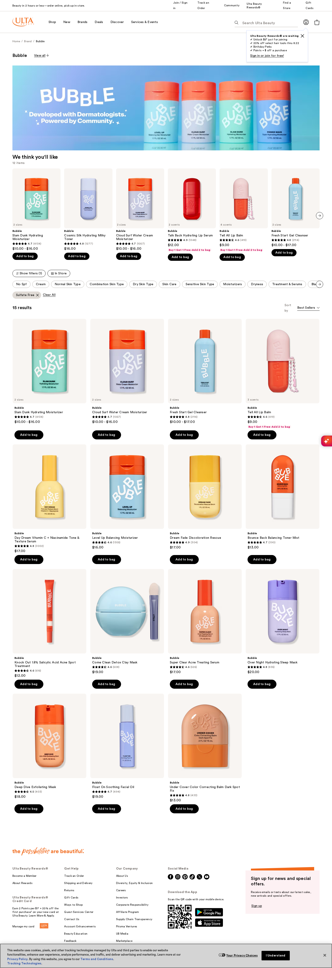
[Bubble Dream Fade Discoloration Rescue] (205, 497)
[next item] (319, 215)
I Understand (275, 955)
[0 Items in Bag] (317, 22)
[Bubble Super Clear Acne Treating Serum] (205, 621)
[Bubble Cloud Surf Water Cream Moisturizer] (140, 209)
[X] (302, 36)
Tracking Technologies (24, 963)
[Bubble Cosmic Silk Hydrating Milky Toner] (88, 209)
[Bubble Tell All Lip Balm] (244, 210)
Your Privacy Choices (242, 955)
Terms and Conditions (96, 959)
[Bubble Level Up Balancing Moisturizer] (127, 497)
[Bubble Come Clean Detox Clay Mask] (127, 621)
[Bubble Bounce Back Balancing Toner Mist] (282, 497)
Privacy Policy (17, 959)
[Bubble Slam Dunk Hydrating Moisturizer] (36, 209)
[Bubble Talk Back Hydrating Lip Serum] (192, 210)
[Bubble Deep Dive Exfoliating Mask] (49, 746)
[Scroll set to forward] (319, 284)
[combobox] (308, 308)
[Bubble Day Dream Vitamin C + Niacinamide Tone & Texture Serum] (49, 498)
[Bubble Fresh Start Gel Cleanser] (295, 207)
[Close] (325, 955)
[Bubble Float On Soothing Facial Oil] (127, 746)
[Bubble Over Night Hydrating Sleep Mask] (282, 621)
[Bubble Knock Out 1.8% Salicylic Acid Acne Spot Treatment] (49, 623)
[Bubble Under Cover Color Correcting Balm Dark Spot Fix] (205, 748)
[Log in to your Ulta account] (306, 22)
